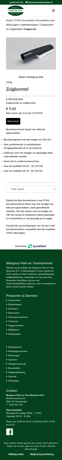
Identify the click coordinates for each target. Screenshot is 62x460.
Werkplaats (13, 380)
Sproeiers (12, 359)
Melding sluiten (16, 454)
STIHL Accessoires (24, 20)
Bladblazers (13, 329)
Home (9, 20)
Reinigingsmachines (17, 351)
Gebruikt (12, 376)
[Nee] (58, 449)
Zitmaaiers (13, 308)
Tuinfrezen (13, 321)
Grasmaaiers (14, 300)
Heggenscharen (15, 325)
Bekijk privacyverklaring (42, 454)
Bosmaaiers (14, 313)
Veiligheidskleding (16, 372)
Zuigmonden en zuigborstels (21, 103)
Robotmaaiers (15, 304)
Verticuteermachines (18, 317)
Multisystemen (15, 347)
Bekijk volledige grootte (31, 77)
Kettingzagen (14, 334)
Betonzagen (14, 355)
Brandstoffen (14, 368)
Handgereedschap (17, 364)
